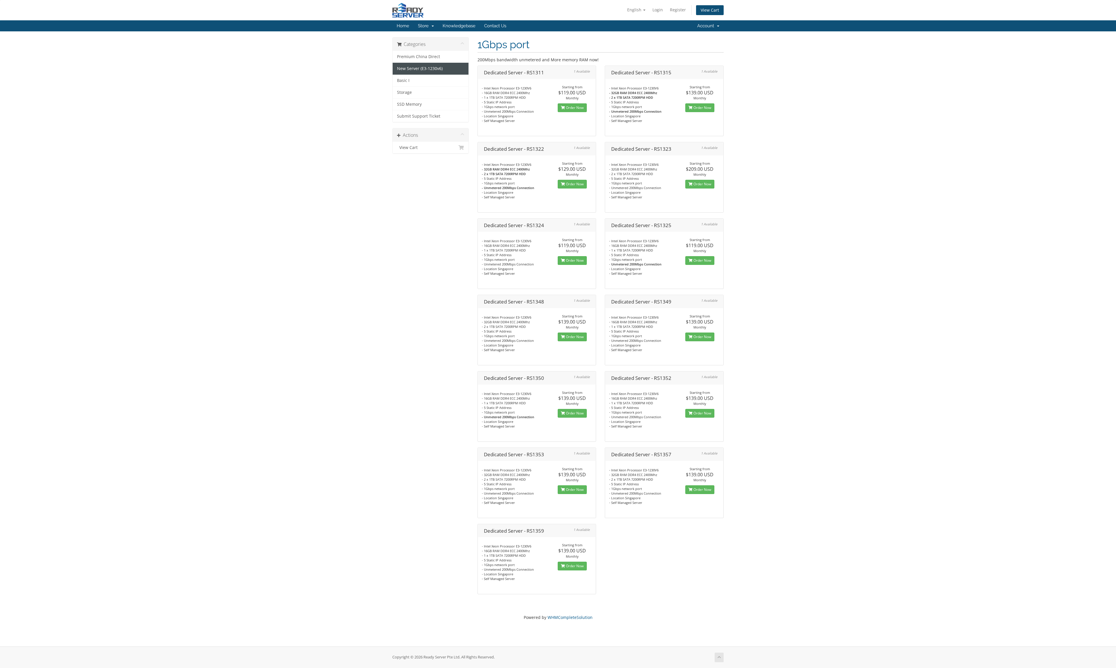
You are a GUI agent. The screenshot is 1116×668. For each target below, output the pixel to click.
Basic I (403, 80)
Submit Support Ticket (418, 116)
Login (657, 9)
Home (403, 25)
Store (424, 25)
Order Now (574, 107)
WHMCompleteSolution (570, 617)
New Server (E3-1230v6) (420, 68)
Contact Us (495, 25)
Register (678, 9)
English (635, 9)
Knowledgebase (459, 25)
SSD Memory (409, 104)
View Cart (710, 10)
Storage (404, 92)
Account (706, 25)
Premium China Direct (418, 56)
